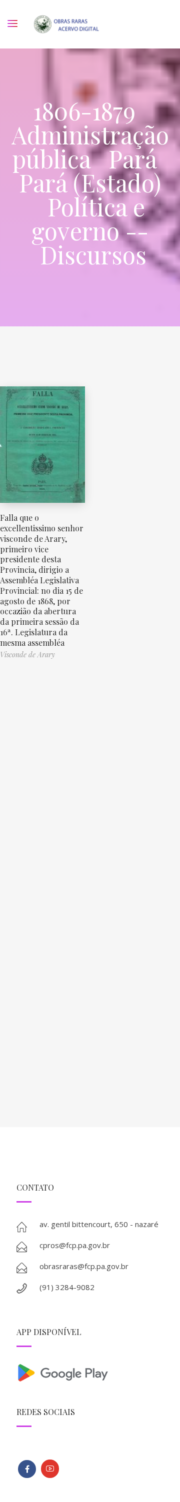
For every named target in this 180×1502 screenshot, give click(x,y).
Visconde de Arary (27, 654)
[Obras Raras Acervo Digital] (66, 24)
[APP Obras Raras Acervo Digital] (90, 1372)
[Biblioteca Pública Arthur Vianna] (27, 1469)
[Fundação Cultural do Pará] (50, 1469)
